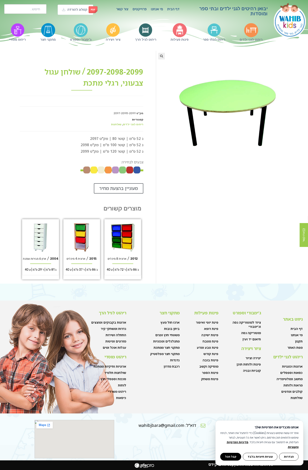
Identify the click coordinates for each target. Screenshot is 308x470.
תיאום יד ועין (251, 339)
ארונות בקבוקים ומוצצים (108, 322)
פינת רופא (211, 329)
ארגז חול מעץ (170, 322)
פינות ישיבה (209, 335)
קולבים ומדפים (292, 391)
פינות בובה (210, 360)
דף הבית (173, 9)
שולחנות (116, 124)
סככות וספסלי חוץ (113, 379)
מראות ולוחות (293, 385)
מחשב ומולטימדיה (290, 379)
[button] (161, 56)
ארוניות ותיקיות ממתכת (110, 366)
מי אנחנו (157, 9)
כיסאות (121, 398)
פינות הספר (210, 373)
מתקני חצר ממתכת (167, 347)
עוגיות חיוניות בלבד (260, 456)
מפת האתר (295, 347)
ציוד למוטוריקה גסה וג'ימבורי (247, 324)
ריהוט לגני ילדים (133, 124)
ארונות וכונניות (292, 366)
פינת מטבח (210, 341)
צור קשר (122, 9)
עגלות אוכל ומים (114, 347)
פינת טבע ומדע (207, 347)
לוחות (122, 385)
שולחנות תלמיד (115, 373)
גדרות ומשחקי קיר (113, 329)
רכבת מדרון (172, 366)
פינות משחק (209, 379)
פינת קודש (210, 354)
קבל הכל (230, 456)
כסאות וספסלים (291, 373)
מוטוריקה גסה (251, 333)
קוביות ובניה (252, 370)
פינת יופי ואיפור (207, 322)
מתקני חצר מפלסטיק (165, 354)
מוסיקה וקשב (208, 366)
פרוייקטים (140, 9)
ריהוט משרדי (117, 391)
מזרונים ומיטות (115, 341)
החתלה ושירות (116, 335)
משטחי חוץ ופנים (167, 335)
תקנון (299, 341)
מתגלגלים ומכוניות (166, 341)
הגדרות (289, 456)
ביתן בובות (172, 329)
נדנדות (175, 360)
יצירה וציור (253, 358)
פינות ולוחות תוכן (249, 364)
